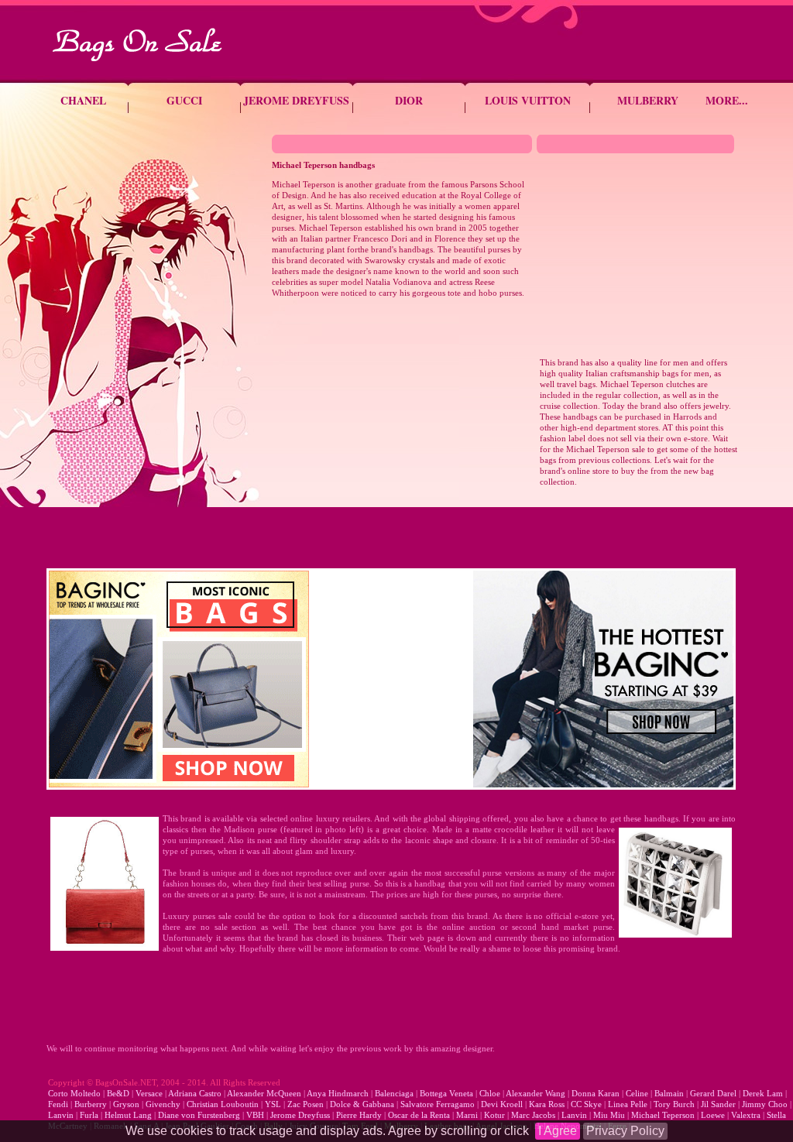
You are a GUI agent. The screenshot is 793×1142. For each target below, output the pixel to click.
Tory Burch (674, 1104)
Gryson (126, 1104)
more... (726, 100)
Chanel (83, 100)
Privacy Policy (625, 1130)
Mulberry (647, 100)
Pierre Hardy (359, 1115)
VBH (255, 1115)
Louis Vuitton (528, 100)
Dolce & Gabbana (362, 1104)
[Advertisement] (402, 425)
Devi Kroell (502, 1104)
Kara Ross (547, 1104)
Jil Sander (717, 1104)
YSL (272, 1104)
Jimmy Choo (765, 1104)
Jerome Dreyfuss (296, 100)
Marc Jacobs (533, 1115)
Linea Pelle (627, 1104)
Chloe (491, 1093)
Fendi (58, 1104)
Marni (467, 1115)
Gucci (184, 100)
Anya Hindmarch (338, 1093)
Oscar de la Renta (419, 1115)
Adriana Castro (194, 1093)
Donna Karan (596, 1093)
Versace (149, 1093)
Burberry (90, 1104)
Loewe (713, 1115)
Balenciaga (394, 1093)
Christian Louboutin (221, 1104)
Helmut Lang (128, 1115)
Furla (87, 1115)
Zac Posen (305, 1104)
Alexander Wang (535, 1093)
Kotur (493, 1115)
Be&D (118, 1093)
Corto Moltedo (74, 1093)
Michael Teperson (663, 1115)
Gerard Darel (713, 1093)
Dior (409, 100)
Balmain (669, 1093)
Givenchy (161, 1104)
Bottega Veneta (446, 1093)
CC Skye (586, 1104)
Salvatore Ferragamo (437, 1104)
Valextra (745, 1115)
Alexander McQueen (265, 1093)
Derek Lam (763, 1093)
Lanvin (61, 1115)
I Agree (557, 1130)
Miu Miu (609, 1115)
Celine (637, 1093)
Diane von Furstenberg (199, 1115)
